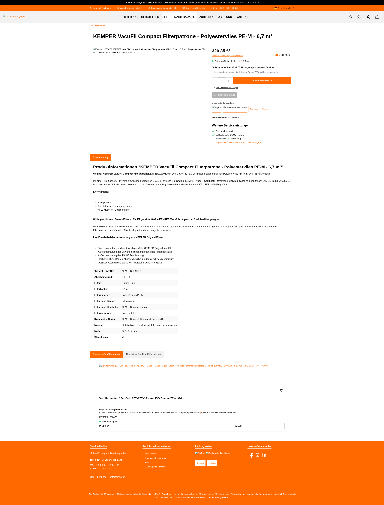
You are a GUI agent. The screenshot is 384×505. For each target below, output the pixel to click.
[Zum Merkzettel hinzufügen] (282, 391)
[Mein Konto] (368, 17)
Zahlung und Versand (155, 466)
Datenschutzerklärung (155, 458)
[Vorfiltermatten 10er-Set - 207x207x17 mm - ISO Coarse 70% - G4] (192, 379)
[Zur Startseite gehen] (14, 16)
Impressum (150, 453)
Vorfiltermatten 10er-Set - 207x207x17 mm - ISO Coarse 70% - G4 (140, 398)
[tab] (100, 157)
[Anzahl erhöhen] (229, 80)
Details (238, 426)
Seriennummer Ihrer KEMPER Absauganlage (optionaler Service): (243, 67)
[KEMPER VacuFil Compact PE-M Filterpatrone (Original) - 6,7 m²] (149, 80)
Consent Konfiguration (217, 497)
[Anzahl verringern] (215, 80)
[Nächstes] (287, 396)
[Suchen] (350, 17)
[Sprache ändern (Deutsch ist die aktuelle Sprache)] (276, 8)
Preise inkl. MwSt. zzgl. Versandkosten (227, 56)
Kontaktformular (116, 477)
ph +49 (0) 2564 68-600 (106, 459)
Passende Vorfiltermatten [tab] (106, 354)
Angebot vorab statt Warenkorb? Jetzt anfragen (238, 142)
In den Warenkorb (262, 80)
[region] (149, 80)
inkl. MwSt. (286, 8)
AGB (147, 462)
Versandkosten (222, 494)
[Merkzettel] (359, 17)
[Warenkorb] (377, 17)
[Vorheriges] (96, 396)
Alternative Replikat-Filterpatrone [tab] (143, 354)
